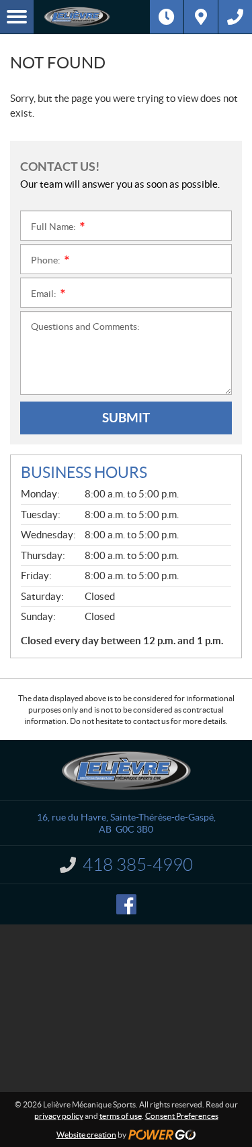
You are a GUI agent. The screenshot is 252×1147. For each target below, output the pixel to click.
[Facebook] (126, 904)
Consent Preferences (181, 1115)
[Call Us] (235, 17)
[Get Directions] (201, 17)
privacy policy (58, 1115)
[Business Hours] (166, 17)
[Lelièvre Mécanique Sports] (92, 17)
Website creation (86, 1134)
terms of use (120, 1115)
